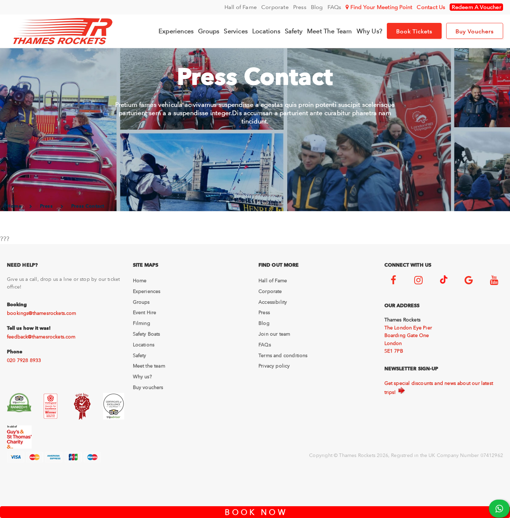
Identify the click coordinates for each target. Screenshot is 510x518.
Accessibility (272, 302)
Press (299, 7)
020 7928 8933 (24, 360)
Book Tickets (414, 31)
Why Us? (369, 31)
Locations (266, 31)
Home (140, 280)
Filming (141, 323)
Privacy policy (274, 366)
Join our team (274, 334)
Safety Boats (146, 334)
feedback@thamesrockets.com (41, 336)
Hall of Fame (240, 7)
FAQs (334, 7)
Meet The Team (329, 31)
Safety (294, 31)
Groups (208, 31)
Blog (317, 7)
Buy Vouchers (475, 31)
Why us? (142, 376)
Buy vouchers (148, 387)
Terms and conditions (283, 355)
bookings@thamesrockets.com (41, 313)
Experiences (176, 31)
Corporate (275, 7)
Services (236, 31)
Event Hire (144, 312)
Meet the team (149, 366)
